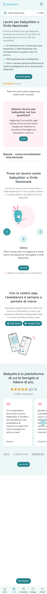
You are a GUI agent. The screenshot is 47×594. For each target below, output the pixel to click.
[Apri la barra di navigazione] (41, 4)
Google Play (33, 323)
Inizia (23, 139)
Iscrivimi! (23, 464)
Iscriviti (23, 268)
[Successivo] (43, 422)
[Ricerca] (5, 13)
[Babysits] (10, 4)
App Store (15, 323)
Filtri (41, 13)
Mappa (25, 581)
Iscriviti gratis (24, 76)
